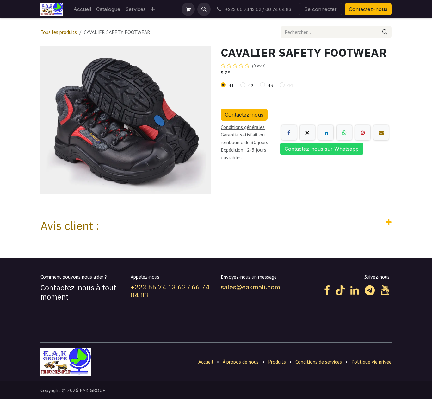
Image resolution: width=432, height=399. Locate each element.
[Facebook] (289, 132)
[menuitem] (82, 9)
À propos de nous (241, 361)
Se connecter (320, 9)
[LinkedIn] (325, 132)
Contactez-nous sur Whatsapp (322, 149)
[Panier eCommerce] (188, 9)
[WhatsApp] (344, 132)
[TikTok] (340, 290)
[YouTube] (385, 290)
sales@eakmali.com (250, 286)
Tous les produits (58, 32)
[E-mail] (381, 132)
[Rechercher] (385, 32)
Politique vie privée (371, 361)
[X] (307, 132)
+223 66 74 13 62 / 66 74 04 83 (170, 290)
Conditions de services (318, 361)
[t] (369, 290)
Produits (277, 361)
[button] (204, 9)
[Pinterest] (362, 132)
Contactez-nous (368, 9)
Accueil (205, 361)
